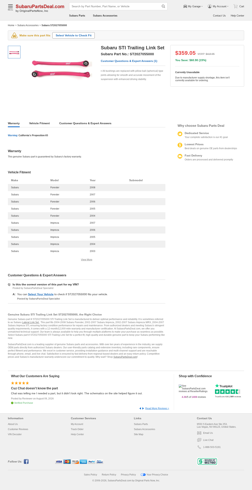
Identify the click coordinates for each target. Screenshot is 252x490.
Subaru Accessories (105, 15)
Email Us (208, 433)
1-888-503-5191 (212, 447)
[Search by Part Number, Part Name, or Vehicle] (163, 6)
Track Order (77, 429)
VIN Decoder (15, 434)
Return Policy (109, 474)
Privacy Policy (128, 474)
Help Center (237, 15)
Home (11, 25)
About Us (13, 424)
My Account (77, 424)
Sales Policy (90, 474)
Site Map (138, 434)
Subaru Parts (77, 15)
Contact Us (219, 15)
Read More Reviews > (157, 408)
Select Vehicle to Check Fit (74, 35)
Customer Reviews (18, 429)
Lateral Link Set (30, 322)
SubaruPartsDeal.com (125, 357)
